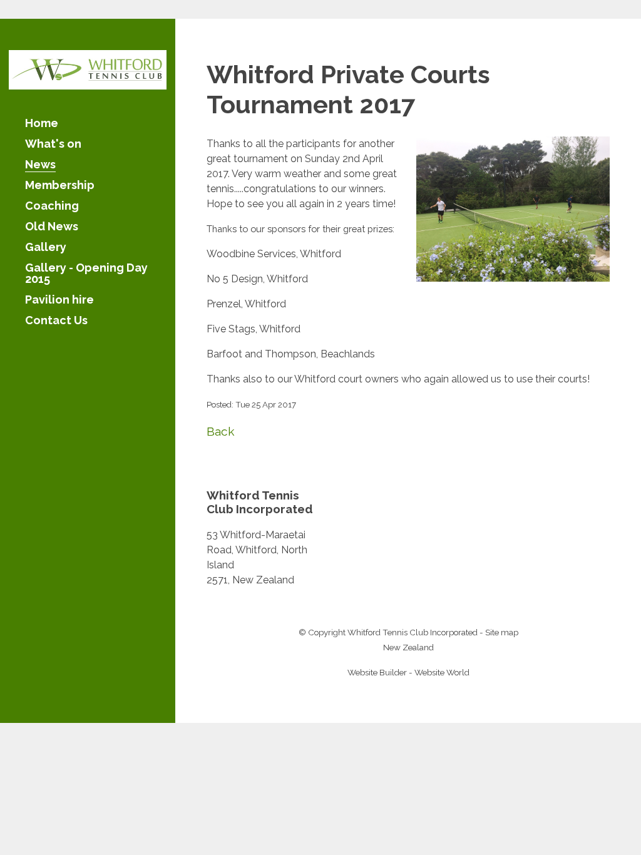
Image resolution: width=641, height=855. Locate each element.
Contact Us (56, 321)
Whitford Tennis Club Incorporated (412, 632)
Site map (501, 632)
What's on (53, 144)
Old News (51, 227)
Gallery (45, 247)
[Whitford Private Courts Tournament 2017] (513, 278)
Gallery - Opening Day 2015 (86, 273)
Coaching (52, 206)
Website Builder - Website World (408, 672)
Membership (60, 186)
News (40, 165)
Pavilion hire (59, 300)
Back (221, 431)
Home (41, 124)
